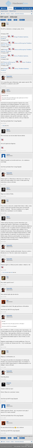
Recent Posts (13, 11)
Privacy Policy (24, 446)
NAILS (8, 129)
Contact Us (27, 444)
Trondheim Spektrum (23, 37)
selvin (7, 89)
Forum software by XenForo (6, 446)
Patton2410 (9, 76)
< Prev (2, 19)
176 (10, 19)
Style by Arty (30, 446)
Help (32, 444)
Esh (7, 23)
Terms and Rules (17, 446)
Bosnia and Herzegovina (20, 43)
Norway (6, 43)
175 (8, 19)
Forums (10, 8)
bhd (7, 300)
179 (16, 19)
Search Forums (4, 11)
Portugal (16, 37)
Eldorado (8, 383)
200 (20, 19)
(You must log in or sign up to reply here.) (25, 436)
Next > (23, 19)
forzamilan (7, 272)
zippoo (8, 154)
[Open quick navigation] (31, 13)
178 (14, 19)
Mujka (4, 125)
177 (12, 19)
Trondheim (3, 38)
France (5, 37)
